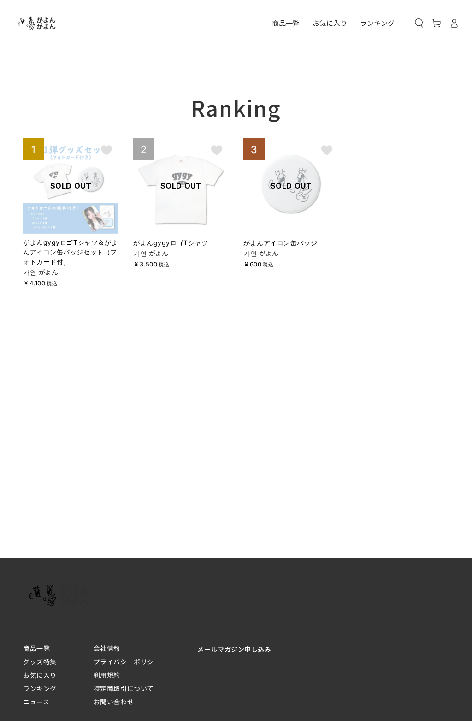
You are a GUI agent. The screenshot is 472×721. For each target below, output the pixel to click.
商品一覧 (36, 648)
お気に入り (40, 675)
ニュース (36, 702)
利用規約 (107, 675)
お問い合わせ (114, 702)
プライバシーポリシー (127, 662)
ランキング (40, 688)
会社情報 (107, 648)
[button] (419, 23)
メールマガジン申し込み (234, 649)
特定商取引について (124, 688)
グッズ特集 (40, 662)
